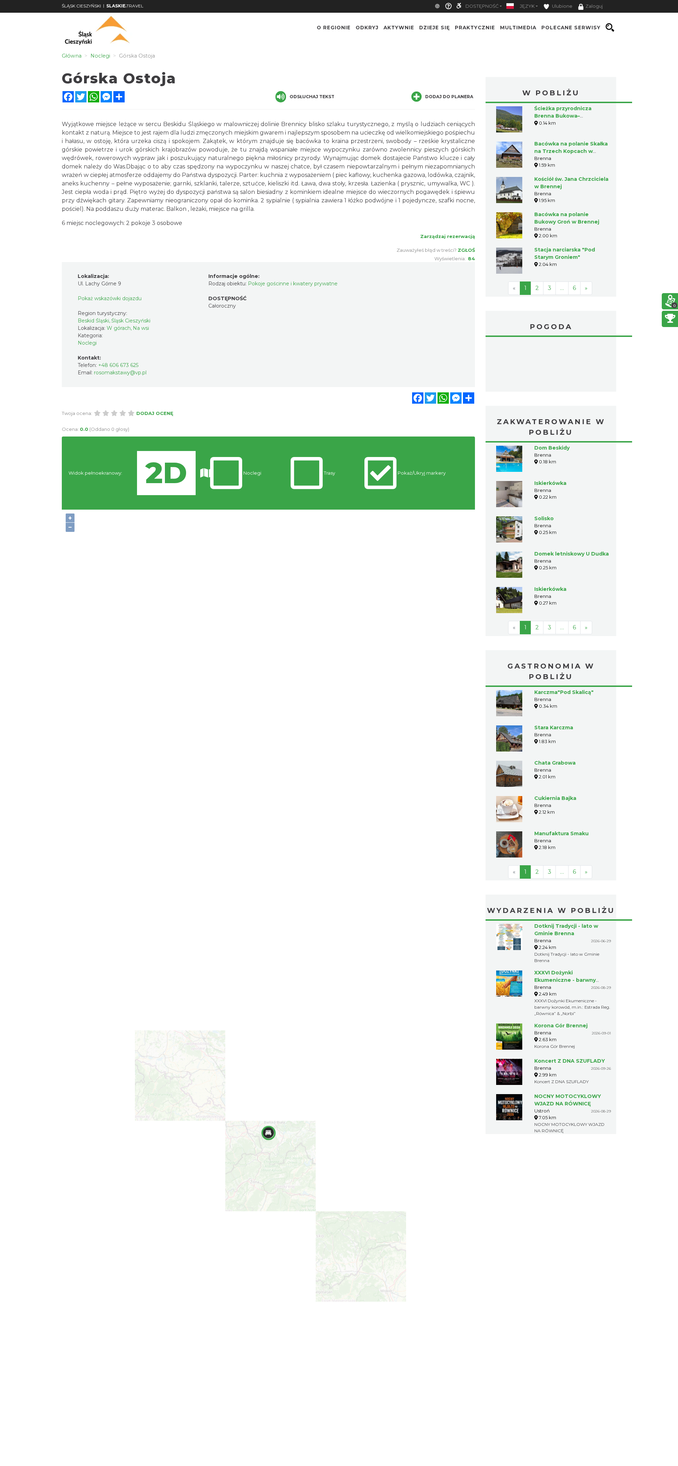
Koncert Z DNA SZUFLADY (569, 1061)
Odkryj (367, 27)
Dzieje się (434, 27)
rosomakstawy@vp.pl (120, 372)
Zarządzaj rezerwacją (447, 236)
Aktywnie (398, 27)
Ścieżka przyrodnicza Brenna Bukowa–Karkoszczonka (562, 115)
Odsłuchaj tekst (312, 96)
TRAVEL (124, 5)
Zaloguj (594, 6)
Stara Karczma (553, 727)
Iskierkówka (550, 483)
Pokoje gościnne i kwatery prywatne (293, 283)
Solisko (544, 518)
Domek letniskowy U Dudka (571, 554)
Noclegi (87, 343)
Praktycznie (475, 27)
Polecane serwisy (571, 27)
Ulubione (561, 6)
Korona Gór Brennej (561, 1025)
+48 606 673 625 (118, 365)
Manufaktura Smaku (561, 833)
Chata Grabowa (555, 763)
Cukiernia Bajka (555, 798)
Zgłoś (466, 250)
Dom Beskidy (552, 448)
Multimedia (518, 27)
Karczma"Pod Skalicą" (564, 692)
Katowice (551, 365)
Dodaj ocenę (154, 413)
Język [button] (527, 6)
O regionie (334, 27)
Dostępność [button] (482, 6)
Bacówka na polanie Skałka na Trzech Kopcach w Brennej (571, 151)
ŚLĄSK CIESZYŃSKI (81, 5)
